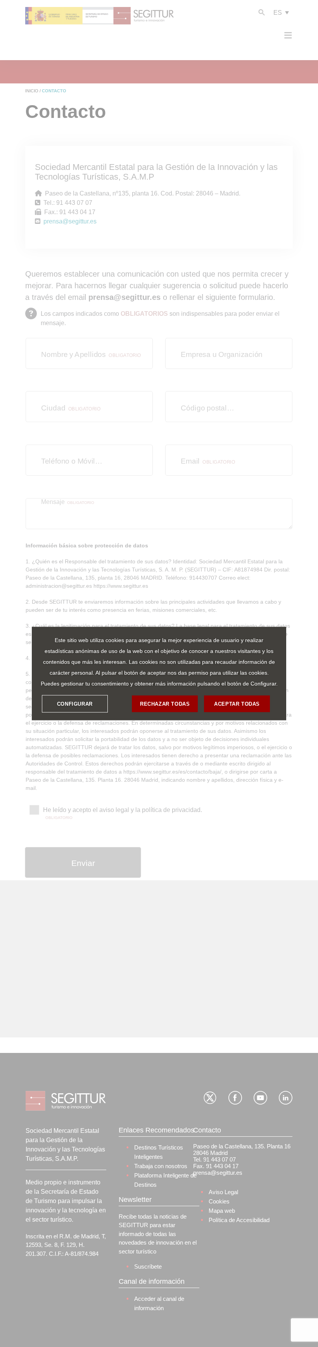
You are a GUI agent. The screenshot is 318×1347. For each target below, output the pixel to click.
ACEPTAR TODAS (237, 703)
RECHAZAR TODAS (165, 703)
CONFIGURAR (75, 703)
